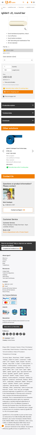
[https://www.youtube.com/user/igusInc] (14, 334)
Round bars (21, 7)
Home (4, 7)
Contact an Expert (16, 210)
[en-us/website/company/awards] (6, 312)
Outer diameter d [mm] (9, 56)
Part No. (5, 47)
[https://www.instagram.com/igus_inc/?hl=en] (7, 334)
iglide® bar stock (12, 7)
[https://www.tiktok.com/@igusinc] (20, 334)
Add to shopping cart (11, 92)
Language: (9, 338)
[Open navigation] (2, 2)
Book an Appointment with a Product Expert (15, 232)
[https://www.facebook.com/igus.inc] (4, 334)
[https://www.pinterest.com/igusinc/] (24, 334)
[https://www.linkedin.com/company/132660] (10, 334)
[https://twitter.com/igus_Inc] (17, 334)
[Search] (23, 2)
